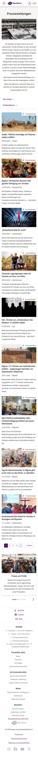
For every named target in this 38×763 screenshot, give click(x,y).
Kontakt (19, 627)
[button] (19, 610)
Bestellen (18, 705)
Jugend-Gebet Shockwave (18, 683)
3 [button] (24, 599)
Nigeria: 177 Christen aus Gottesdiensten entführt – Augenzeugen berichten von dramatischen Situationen (18, 369)
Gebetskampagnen (18, 699)
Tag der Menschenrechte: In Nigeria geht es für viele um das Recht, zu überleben (18, 471)
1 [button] (14, 599)
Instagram (9, 749)
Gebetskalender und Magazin (18, 692)
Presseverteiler (16, 90)
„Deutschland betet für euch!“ (14, 230)
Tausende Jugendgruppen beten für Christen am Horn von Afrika (16, 275)
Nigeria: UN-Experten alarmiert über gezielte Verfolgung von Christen (16, 182)
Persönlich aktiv (18, 652)
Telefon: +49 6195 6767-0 (20, 634)
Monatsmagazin (18, 709)
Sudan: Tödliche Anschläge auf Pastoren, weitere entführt (19, 136)
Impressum (19, 734)
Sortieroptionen (9, 105)
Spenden (18, 660)
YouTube (22, 749)
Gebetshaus (18, 696)
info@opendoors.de (20, 637)
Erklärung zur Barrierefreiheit (19, 743)
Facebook (15, 749)
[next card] (33, 599)
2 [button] (19, 599)
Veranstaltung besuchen (18, 666)
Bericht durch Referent (18, 676)
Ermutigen (18, 663)
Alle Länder (7, 99)
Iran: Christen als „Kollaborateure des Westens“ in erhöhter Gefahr (17, 321)
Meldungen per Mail (18, 712)
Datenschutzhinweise (20, 641)
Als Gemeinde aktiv (18, 672)
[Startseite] (14, 3)
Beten (18, 656)
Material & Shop (18, 715)
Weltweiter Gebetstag (18, 679)
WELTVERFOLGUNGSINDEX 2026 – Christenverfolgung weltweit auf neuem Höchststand (18, 421)
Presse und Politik (19, 576)
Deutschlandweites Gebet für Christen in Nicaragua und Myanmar (18, 518)
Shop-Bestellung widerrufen (18, 719)
